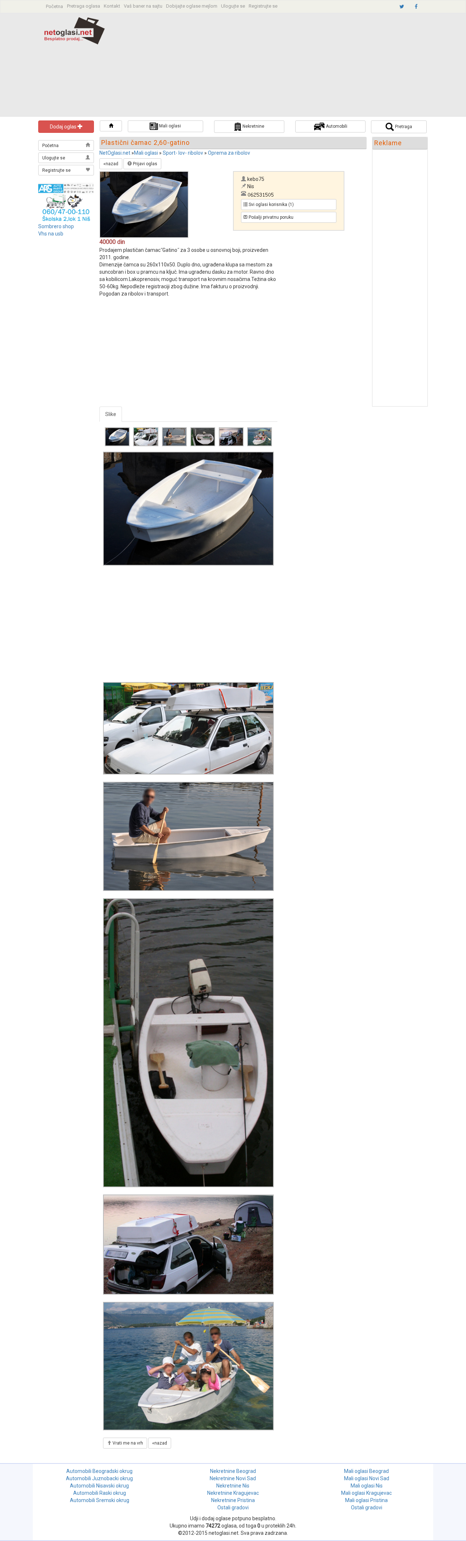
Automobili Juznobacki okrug (99, 1478)
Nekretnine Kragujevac (233, 1493)
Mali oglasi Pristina (366, 1500)
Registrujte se (263, 6)
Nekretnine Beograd (233, 1471)
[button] (111, 125)
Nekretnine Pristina (233, 1500)
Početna (54, 6)
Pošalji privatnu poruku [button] (270, 217)
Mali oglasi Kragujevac (366, 1493)
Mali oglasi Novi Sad (366, 1478)
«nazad (110, 163)
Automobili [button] (336, 126)
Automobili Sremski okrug (99, 1500)
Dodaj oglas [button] (64, 127)
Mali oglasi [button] (169, 125)
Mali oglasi (146, 153)
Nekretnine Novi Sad (233, 1478)
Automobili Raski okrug (99, 1493)
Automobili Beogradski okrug (99, 1471)
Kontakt (112, 6)
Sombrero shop (56, 226)
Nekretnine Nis (232, 1486)
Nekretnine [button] (252, 126)
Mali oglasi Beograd (366, 1471)
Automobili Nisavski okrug (99, 1486)
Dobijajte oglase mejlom (191, 6)
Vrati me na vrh (127, 1443)
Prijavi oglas (144, 163)
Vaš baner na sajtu (143, 6)
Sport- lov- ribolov (183, 153)
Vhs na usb (50, 234)
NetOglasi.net (114, 153)
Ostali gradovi (233, 1507)
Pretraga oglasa (83, 6)
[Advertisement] (283, 66)
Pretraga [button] (403, 126)
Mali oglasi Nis (367, 1486)
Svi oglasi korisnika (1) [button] (271, 204)
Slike (110, 414)
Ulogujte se (233, 6)
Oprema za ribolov (229, 153)
